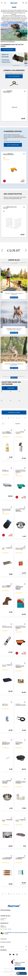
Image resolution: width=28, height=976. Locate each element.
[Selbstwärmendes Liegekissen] (21, 681)
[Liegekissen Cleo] (7, 562)
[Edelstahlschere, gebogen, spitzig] (7, 758)
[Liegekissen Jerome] (7, 680)
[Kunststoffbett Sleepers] (21, 758)
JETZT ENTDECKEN (14, 76)
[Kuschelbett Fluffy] (7, 834)
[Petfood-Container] (21, 447)
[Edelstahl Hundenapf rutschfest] (7, 797)
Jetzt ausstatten (13, 144)
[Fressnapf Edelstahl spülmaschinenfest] (21, 525)
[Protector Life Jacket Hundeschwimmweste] (21, 486)
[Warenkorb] (26, 2)
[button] (2, 250)
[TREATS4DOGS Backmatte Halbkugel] (21, 603)
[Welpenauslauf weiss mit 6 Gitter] (13, 223)
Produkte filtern (14, 412)
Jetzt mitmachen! (20, 968)
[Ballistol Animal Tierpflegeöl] (7, 447)
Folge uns (10, 388)
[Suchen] (23, 2)
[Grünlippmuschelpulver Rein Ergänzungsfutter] (21, 797)
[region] (14, 106)
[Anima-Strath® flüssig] (21, 562)
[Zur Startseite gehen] (14, 2)
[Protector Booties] (7, 524)
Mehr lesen (14, 297)
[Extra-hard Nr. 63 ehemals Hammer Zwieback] (7, 872)
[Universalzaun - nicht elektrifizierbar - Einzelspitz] (21, 872)
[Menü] (2, 2)
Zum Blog (14, 377)
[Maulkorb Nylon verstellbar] (7, 600)
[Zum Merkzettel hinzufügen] (24, 91)
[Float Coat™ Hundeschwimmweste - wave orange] (13, 169)
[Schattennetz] (7, 484)
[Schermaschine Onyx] (7, 640)
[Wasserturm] (7, 719)
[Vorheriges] (2, 37)
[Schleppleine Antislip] (21, 719)
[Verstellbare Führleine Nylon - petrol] (14, 107)
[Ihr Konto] (5, 2)
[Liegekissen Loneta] (21, 834)
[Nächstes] (26, 37)
